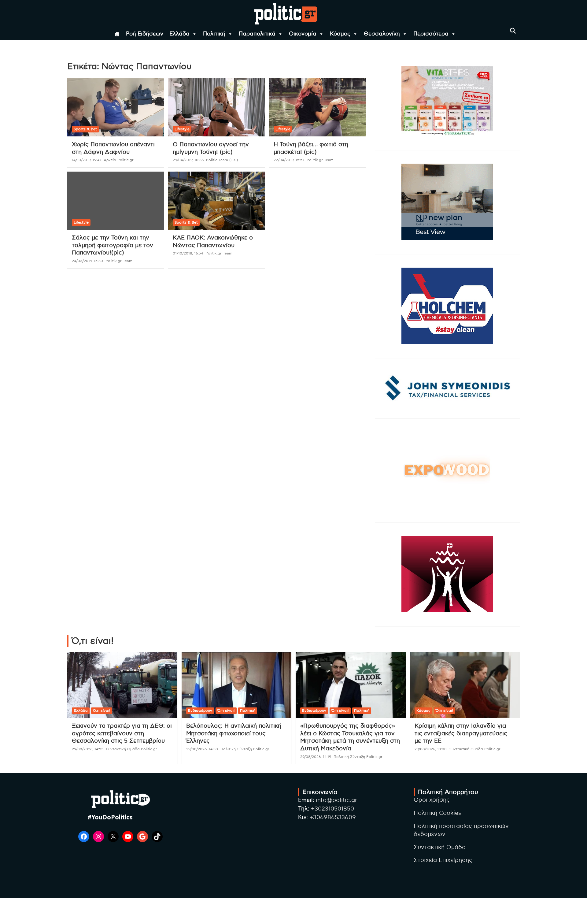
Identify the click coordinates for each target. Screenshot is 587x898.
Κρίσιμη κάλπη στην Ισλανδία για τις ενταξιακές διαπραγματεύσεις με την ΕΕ (461, 733)
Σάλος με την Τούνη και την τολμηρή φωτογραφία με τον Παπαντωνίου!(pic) (112, 245)
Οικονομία (302, 34)
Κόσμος (340, 34)
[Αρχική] (117, 34)
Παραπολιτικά (257, 34)
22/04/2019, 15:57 (289, 160)
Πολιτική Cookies (437, 813)
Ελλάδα (179, 34)
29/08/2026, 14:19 (315, 757)
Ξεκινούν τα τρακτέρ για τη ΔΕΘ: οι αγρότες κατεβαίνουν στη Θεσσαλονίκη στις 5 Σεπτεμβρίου (122, 733)
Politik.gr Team (320, 160)
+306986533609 (332, 817)
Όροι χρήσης (432, 800)
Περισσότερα (431, 34)
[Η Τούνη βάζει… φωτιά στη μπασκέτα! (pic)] (317, 107)
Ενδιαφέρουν (200, 710)
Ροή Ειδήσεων (144, 34)
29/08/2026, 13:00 (431, 749)
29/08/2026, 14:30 (202, 749)
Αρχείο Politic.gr (119, 160)
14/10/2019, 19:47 (86, 160)
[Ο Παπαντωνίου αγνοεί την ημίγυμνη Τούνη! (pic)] (216, 107)
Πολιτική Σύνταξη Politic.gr (244, 749)
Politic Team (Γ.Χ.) (222, 160)
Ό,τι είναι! (101, 710)
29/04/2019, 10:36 (188, 160)
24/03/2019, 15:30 (87, 261)
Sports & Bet (85, 129)
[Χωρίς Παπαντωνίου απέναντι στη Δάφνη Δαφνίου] (115, 107)
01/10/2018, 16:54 (188, 253)
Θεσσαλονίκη (382, 34)
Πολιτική (214, 34)
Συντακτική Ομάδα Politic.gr (131, 749)
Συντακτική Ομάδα (440, 847)
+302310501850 (332, 809)
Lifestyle (182, 129)
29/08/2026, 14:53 (87, 749)
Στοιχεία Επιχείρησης (443, 860)
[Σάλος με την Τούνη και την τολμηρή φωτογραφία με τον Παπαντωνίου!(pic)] (115, 201)
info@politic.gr (336, 800)
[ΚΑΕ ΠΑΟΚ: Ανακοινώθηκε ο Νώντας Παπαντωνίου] (216, 201)
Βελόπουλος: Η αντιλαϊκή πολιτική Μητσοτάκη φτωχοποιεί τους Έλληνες (233, 733)
